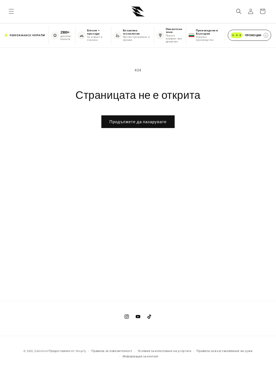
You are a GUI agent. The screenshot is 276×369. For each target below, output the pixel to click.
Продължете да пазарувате (138, 121)
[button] (11, 11)
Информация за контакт (141, 356)
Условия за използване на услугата (164, 351)
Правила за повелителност (111, 351)
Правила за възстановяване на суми (224, 351)
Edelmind (41, 351)
